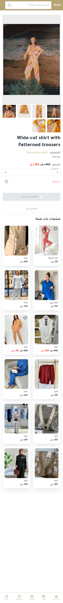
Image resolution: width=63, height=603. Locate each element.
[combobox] (31, 5)
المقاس (54, 169)
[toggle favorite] (6, 182)
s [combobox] (57, 172)
